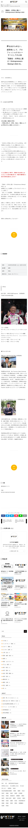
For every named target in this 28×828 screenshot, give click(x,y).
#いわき (22, 785)
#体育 (14, 790)
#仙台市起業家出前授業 (7, 790)
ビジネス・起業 (7, 649)
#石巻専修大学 (22, 800)
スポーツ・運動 (7, 646)
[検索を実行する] (25, 631)
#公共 (23, 790)
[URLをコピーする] (25, 515)
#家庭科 (18, 795)
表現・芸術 (6, 676)
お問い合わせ (21, 820)
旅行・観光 (6, 667)
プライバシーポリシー (22, 818)
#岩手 (3, 798)
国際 (5, 658)
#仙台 (14, 788)
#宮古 (3, 795)
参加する (14, 234)
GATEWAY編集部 (14, 542)
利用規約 (24, 816)
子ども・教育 (7, 664)
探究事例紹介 (7, 709)
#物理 (3, 800)
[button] (3, 515)
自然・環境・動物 (8, 673)
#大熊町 (20, 793)
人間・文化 (6, 652)
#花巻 (11, 803)
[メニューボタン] (2, 2)
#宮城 (7, 795)
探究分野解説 (7, 712)
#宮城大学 (12, 795)
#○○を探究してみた (14, 785)
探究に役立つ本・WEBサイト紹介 (11, 700)
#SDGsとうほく (5, 785)
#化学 (3, 793)
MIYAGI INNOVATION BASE (8, 492)
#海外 (24, 798)
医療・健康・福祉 (8, 655)
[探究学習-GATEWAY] (14, 2)
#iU (6, 783)
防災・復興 (6, 685)
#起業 (3, 805)
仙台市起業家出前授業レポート (11, 703)
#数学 (14, 798)
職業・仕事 (6, 682)
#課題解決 (21, 803)
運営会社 (19, 816)
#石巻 (16, 800)
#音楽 (7, 805)
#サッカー (4, 788)
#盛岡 (11, 800)
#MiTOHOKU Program (13, 783)
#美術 (7, 803)
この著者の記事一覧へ (14, 551)
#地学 (11, 793)
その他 (5, 640)
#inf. (3, 783)
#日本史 (19, 798)
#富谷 (23, 795)
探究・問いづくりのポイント (10, 697)
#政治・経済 (8, 798)
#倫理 (19, 790)
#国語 (7, 793)
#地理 (16, 793)
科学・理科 (6, 670)
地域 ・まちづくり (8, 661)
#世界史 (9, 788)
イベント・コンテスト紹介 (10, 706)
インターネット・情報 (9, 643)
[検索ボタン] (26, 2)
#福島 (3, 803)
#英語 (16, 803)
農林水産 (6, 679)
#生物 (7, 800)
